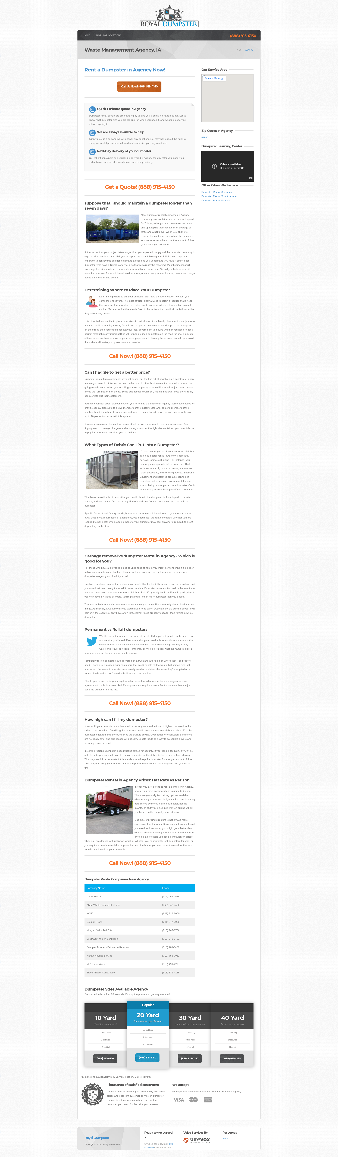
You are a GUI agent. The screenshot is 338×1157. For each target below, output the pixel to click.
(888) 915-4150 (243, 35)
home (238, 50)
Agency (249, 50)
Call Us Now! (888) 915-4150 (139, 86)
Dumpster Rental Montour (215, 200)
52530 (204, 137)
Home (86, 35)
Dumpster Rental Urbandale (217, 192)
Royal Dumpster (97, 1138)
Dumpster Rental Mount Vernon (219, 196)
